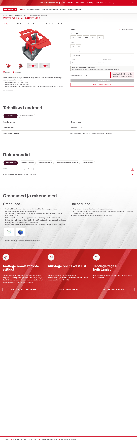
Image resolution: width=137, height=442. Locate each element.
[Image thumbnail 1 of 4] (8, 66)
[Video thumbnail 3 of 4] (32, 66)
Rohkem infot (8, 91)
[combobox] (121, 2)
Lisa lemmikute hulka (103, 85)
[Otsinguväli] (132, 2)
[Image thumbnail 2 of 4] (20, 66)
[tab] (9, 24)
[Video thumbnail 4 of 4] (44, 66)
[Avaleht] (10, 9)
